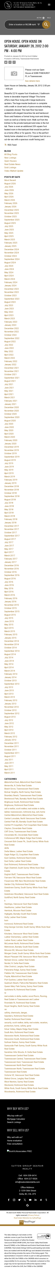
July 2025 (8, 226)
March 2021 (9, 397)
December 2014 (11, 641)
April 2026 (9, 196)
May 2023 (8, 312)
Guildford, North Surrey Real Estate (19, 897)
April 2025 (9, 236)
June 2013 (9, 690)
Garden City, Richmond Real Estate (19, 884)
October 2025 (10, 216)
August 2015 (10, 615)
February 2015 (10, 634)
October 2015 (10, 608)
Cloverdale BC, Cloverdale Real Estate (21, 835)
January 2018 (10, 522)
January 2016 (10, 601)
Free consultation (15, 1144)
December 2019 (11, 447)
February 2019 (10, 480)
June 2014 (9, 661)
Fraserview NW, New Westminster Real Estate (25, 881)
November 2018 (11, 489)
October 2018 (10, 493)
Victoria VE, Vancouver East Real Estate (22, 1075)
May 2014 (8, 664)
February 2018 (10, 519)
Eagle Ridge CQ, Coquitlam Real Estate (21, 854)
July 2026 (8, 187)
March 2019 (9, 476)
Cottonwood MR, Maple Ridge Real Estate (23, 838)
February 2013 (10, 700)
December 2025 (11, 210)
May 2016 (8, 588)
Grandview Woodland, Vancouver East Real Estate (26, 894)
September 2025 (11, 220)
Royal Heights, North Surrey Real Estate (22, 1006)
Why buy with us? (15, 1115)
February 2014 (10, 674)
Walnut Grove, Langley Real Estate (19, 1078)
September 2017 (11, 536)
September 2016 (11, 575)
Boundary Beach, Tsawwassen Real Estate (23, 795)
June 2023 (9, 308)
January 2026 (10, 206)
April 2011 (9, 769)
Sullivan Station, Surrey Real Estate (19, 1042)
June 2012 (9, 723)
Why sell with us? (15, 1137)
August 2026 (10, 183)
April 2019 (9, 473)
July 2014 (8, 657)
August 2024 (10, 262)
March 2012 (9, 733)
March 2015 (9, 631)
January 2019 (10, 483)
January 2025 (10, 246)
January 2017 (10, 562)
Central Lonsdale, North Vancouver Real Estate (25, 818)
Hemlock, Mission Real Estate (17, 910)
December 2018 (11, 486)
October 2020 (10, 414)
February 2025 (10, 243)
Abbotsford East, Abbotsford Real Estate (22, 782)
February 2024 (10, 282)
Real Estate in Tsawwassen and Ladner (21, 999)
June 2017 (9, 545)
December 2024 (11, 249)
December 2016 (11, 565)
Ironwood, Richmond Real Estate (18, 924)
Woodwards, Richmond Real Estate (20, 1091)
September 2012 (11, 713)
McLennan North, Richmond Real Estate (21, 943)
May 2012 (8, 727)
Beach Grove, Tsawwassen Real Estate (21, 789)
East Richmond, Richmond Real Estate (21, 864)
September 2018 (11, 496)
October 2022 (10, 335)
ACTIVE (39, 18)
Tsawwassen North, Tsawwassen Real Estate (24, 1068)
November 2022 (11, 331)
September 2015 (11, 611)
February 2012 (10, 736)
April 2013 (9, 694)
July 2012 (8, 720)
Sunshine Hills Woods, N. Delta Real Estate (23, 1052)
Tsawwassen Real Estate (15, 1072)
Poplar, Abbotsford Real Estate (18, 976)
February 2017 (10, 559)
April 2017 (9, 552)
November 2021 (11, 371)
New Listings (10, 158)
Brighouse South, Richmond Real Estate (22, 802)
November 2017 (11, 529)
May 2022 (8, 351)
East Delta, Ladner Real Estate (17, 861)
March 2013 (9, 697)
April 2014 (9, 667)
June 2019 (9, 466)
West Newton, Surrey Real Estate (19, 1082)
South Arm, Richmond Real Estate (19, 1032)
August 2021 (10, 381)
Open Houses (10, 161)
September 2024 (11, 259)
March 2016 (9, 595)
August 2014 (10, 654)
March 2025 (9, 239)
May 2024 (8, 272)
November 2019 (11, 450)
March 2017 (9, 555)
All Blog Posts (10, 154)
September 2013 (11, 684)
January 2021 (10, 404)
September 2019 (11, 457)
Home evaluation (14, 1140)
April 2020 (9, 434)
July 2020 (8, 424)
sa (5, 1009)
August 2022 (10, 341)
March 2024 (9, 279)
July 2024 (8, 266)
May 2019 (8, 470)
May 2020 (8, 430)
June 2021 (9, 387)
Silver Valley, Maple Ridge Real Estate (21, 1029)
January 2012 (10, 740)
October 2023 (10, 295)
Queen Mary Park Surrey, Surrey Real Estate (23, 986)
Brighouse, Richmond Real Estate (19, 805)
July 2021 (8, 384)
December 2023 (11, 289)
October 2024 (10, 256)
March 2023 (9, 318)
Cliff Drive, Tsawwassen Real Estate (25, 59)
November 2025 (11, 213)
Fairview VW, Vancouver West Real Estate (23, 877)
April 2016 (9, 591)
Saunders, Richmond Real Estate (18, 1016)
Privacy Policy (33, 1215)
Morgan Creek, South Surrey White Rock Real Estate (27, 953)
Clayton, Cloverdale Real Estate (18, 828)
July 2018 (8, 503)
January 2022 (10, 364)
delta (6, 848)
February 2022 (10, 361)
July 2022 (8, 345)
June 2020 (9, 427)
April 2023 (9, 315)
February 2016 (10, 598)
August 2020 (10, 420)
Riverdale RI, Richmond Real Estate (20, 1003)
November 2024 (11, 252)
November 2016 (11, 568)
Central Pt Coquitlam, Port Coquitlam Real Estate (26, 825)
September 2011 (11, 753)
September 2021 (11, 378)
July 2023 (8, 305)
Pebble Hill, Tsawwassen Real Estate (21, 973)
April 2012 (9, 730)
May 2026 (8, 193)
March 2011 (9, 773)
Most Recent (10, 180)
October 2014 (10, 647)
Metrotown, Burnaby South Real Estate (21, 947)
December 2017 (11, 526)
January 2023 (10, 325)
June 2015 (9, 621)
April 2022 (9, 355)
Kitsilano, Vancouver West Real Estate (21, 933)
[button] (9, 1200)
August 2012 (10, 717)
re (5, 993)
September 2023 (11, 299)
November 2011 (11, 746)
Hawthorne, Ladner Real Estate (18, 907)
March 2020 (9, 437)
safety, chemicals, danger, (15, 1012)
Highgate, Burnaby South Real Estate (20, 914)
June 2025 (9, 229)
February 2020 (10, 440)
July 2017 (8, 542)
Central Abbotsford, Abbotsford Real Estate (23, 815)
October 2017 (10, 532)
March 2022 (9, 358)
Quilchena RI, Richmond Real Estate (20, 989)
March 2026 (9, 200)
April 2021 (9, 394)
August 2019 (10, 460)
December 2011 (11, 743)
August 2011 (10, 756)
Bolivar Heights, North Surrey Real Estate (22, 792)
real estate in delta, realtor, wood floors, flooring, (25, 996)
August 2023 (10, 302)
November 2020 (11, 411)
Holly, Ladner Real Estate (15, 917)
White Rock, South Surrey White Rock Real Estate (26, 1088)
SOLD (49, 18)
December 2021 (11, 368)
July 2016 (8, 582)
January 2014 (10, 677)
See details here (32, 81)
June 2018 (9, 506)
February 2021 (10, 401)
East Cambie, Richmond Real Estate (20, 858)
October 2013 (10, 680)
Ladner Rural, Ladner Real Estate (18, 940)
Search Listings (14, 1122)
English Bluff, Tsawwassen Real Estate (21, 874)
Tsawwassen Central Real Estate (19, 1055)
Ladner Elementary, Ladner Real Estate (21, 937)
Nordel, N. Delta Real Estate (16, 963)
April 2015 (9, 628)
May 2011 (8, 766)
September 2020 (11, 417)
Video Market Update (13, 171)
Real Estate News (12, 164)
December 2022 (11, 328)
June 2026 (9, 190)
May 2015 (8, 624)
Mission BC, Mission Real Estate (19, 950)
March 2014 (9, 671)
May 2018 (8, 509)
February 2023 (10, 322)
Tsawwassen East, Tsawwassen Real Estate (24, 1062)
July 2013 (8, 687)
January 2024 (10, 285)
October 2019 (10, 453)
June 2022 (9, 348)
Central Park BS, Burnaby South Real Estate (23, 821)
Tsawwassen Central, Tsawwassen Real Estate (25, 1058)
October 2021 (10, 374)
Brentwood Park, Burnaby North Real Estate (23, 798)
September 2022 (11, 338)
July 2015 (8, 618)
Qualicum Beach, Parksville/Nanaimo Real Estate (26, 983)
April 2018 (9, 513)
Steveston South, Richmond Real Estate (22, 1039)
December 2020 (11, 407)
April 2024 (9, 275)
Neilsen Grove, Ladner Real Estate (19, 960)
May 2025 (8, 233)
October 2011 (10, 750)
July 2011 (8, 759)
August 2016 (10, 578)
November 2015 (11, 605)
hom (6, 920)
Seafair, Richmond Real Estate (17, 1019)
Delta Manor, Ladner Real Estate (18, 851)
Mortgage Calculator (16, 1119)
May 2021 (8, 391)
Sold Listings (10, 167)
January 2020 (10, 443)
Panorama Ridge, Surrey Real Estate (20, 970)
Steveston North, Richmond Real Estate (21, 1035)
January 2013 (10, 704)
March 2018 (9, 516)
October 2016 (10, 572)
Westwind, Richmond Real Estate (19, 1085)
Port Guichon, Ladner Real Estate (19, 980)
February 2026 (10, 203)
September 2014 (11, 651)
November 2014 (11, 644)
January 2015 (10, 638)
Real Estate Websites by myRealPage (27, 1218)
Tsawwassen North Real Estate (18, 1065)
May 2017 (8, 549)
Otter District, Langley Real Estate (19, 966)
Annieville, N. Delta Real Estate (18, 785)
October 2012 (10, 710)
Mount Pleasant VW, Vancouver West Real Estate (26, 956)
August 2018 (10, 499)
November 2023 (11, 292)
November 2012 (11, 707)
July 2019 (8, 463)
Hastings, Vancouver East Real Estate (21, 904)
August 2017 (10, 539)
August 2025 (10, 223)
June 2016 (9, 585)
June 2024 (9, 269)
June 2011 (9, 763)
